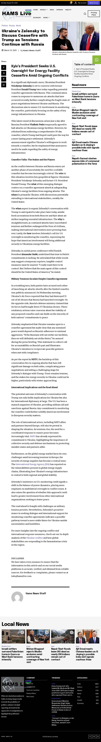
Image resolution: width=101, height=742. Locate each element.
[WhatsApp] (3, 84)
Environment (56, 698)
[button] (85, 14)
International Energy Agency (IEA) (33, 464)
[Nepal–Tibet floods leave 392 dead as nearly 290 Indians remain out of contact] (63, 636)
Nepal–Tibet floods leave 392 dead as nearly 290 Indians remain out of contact (61, 654)
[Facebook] (3, 67)
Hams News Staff (32, 50)
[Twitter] (3, 73)
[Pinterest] (3, 79)
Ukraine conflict (34, 538)
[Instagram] (94, 736)
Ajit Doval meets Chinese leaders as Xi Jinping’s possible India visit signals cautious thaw (87, 654)
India (74, 107)
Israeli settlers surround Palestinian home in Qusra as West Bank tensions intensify (12, 654)
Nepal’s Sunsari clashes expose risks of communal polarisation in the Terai (85, 161)
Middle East (76, 91)
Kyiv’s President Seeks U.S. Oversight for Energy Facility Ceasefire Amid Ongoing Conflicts (84, 72)
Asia (73, 124)
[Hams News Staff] (17, 597)
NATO (33, 436)
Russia (12, 26)
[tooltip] (96, 59)
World (18, 26)
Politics (5, 26)
